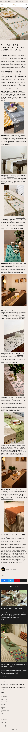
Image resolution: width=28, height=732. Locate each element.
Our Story (3, 707)
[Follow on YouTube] (8, 726)
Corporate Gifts (4, 701)
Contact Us (3, 722)
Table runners (14, 310)
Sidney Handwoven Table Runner (10, 361)
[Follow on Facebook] (2, 726)
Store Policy (4, 719)
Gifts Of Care (4, 699)
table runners (20, 355)
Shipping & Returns (5, 721)
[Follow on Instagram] (5, 726)
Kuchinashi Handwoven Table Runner (11, 409)
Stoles (2, 698)
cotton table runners (11, 92)
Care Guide (3, 711)
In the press (4, 708)
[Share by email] (23, 580)
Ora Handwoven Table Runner (15, 227)
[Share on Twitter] (11, 580)
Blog (2, 713)
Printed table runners (18, 263)
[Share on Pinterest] (17, 580)
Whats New (3, 695)
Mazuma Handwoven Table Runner (9, 454)
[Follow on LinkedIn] (12, 726)
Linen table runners (16, 135)
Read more (3, 619)
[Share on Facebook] (4, 580)
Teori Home (4, 696)
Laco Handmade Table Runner (16, 141)
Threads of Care (5, 710)
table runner (20, 399)
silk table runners (10, 177)
